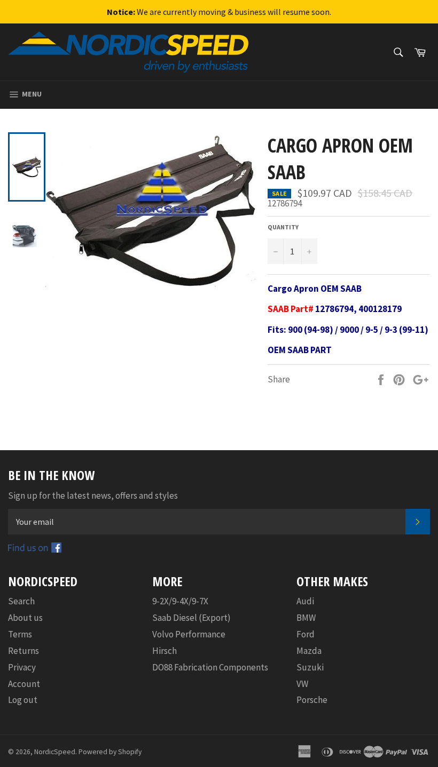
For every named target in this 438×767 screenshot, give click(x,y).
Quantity (283, 227)
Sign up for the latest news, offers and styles (93, 495)
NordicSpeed (54, 751)
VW (302, 684)
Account (24, 684)
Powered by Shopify (110, 751)
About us (25, 618)
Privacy (22, 667)
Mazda (309, 651)
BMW (306, 618)
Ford (305, 634)
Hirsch (164, 651)
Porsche (311, 700)
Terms (20, 634)
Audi (305, 601)
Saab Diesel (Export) (191, 618)
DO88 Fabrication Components (210, 667)
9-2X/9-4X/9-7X (180, 601)
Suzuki (310, 667)
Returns (23, 651)
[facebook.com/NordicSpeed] (34, 549)
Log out (22, 700)
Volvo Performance (188, 634)
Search (21, 601)
